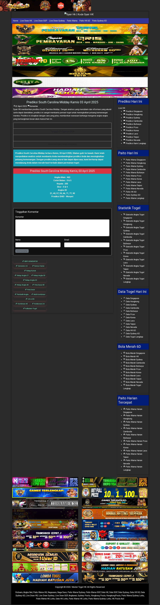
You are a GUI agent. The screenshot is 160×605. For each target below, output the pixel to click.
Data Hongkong (132, 301)
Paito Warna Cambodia (135, 169)
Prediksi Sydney (132, 118)
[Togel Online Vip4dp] (115, 503)
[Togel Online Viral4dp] (80, 93)
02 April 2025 (21, 106)
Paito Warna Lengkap (134, 198)
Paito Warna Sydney (134, 166)
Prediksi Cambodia (133, 121)
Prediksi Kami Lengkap (135, 143)
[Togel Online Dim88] (80, 39)
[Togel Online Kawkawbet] (45, 503)
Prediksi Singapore (133, 111)
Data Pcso (130, 314)
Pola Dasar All (39, 285)
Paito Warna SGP (93, 592)
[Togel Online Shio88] (115, 567)
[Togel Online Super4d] (80, 50)
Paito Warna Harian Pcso (136, 441)
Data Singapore (132, 298)
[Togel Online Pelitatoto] (80, 82)
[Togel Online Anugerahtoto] (115, 525)
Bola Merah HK (132, 356)
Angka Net (27, 592)
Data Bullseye (131, 311)
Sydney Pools (84, 595)
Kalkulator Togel (31, 308)
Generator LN (23, 266)
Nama (17, 240)
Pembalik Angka (22, 294)
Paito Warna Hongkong (135, 163)
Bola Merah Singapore (135, 353)
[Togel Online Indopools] (115, 557)
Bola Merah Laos (132, 375)
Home (15, 21)
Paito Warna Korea (133, 179)
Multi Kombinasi (39, 294)
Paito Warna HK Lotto (45, 598)
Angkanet (73, 595)
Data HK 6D (130, 330)
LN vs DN (31, 299)
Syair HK (17, 109)
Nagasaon (52, 592)
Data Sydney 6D (132, 333)
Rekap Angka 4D (22, 285)
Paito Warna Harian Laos (136, 451)
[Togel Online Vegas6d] (45, 514)
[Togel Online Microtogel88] (45, 482)
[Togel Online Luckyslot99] (115, 493)
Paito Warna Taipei (133, 185)
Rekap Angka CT (22, 275)
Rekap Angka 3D (39, 275)
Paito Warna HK (40, 592)
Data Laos (130, 321)
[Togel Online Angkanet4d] (115, 546)
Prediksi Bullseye (133, 124)
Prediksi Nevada (132, 140)
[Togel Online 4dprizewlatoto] (45, 557)
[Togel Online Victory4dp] (45, 493)
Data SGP (113, 592)
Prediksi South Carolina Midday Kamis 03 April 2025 (62, 102)
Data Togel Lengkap (134, 337)
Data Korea (130, 317)
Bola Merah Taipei (133, 379)
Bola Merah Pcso (133, 369)
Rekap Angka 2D (31, 280)
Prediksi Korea (132, 130)
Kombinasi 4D (22, 304)
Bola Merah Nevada (134, 382)
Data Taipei (130, 324)
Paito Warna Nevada (134, 188)
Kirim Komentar (22, 251)
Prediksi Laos (131, 134)
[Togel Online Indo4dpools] (45, 578)
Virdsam (18, 592)
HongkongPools (113, 595)
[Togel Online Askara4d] (45, 525)
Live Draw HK (26, 21)
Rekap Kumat (31, 271)
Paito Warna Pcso (133, 176)
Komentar (34, 106)
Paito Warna (72, 21)
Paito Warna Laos (133, 182)
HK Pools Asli (118, 598)
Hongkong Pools (98, 595)
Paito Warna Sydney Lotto (132, 595)
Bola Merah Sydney (134, 359)
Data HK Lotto (62, 598)
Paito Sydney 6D (99, 21)
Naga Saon (62, 592)
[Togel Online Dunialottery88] (115, 514)
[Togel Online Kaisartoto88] (45, 567)
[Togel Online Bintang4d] (45, 535)
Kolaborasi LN (39, 304)
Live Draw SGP (40, 21)
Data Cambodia (132, 308)
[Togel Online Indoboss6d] (115, 482)
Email (66, 240)
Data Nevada (131, 327)
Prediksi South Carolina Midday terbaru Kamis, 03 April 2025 (43, 153)
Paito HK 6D (84, 21)
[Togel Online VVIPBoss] (80, 29)
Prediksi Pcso (131, 127)
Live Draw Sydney (57, 21)
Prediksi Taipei (132, 137)
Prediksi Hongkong (133, 114)
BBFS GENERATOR (31, 261)
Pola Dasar (31, 290)
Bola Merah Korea (133, 372)
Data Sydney (131, 305)
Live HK (121, 108)
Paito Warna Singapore (135, 160)
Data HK (104, 592)
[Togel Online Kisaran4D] (80, 61)
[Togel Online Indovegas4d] (115, 578)
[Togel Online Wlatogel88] (45, 546)
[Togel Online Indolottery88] (115, 535)
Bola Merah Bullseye (134, 366)
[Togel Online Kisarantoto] (80, 71)
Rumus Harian (39, 266)
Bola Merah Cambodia (135, 363)
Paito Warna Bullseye (134, 172)
